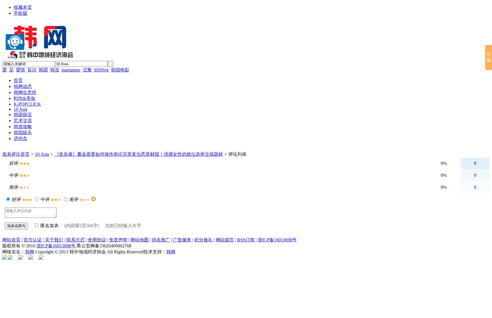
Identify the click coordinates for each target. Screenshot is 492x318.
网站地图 (139, 239)
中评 (45, 199)
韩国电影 (120, 69)
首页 (25, 154)
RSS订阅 (246, 239)
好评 (16, 199)
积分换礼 (203, 239)
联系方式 (75, 239)
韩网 (29, 251)
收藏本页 (23, 7)
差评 (74, 199)
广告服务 (182, 239)
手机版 (20, 13)
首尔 (31, 69)
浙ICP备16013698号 (277, 239)
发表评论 (11, 154)
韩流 (54, 69)
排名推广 (161, 239)
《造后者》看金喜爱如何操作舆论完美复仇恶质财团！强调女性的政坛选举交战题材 (138, 154)
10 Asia (42, 154)
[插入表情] (93, 198)
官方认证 (33, 239)
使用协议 (97, 239)
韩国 (43, 69)
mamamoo (71, 69)
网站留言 (225, 239)
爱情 (20, 69)
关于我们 (54, 239)
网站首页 (11, 239)
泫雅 (87, 69)
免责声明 (118, 239)
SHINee (101, 69)
